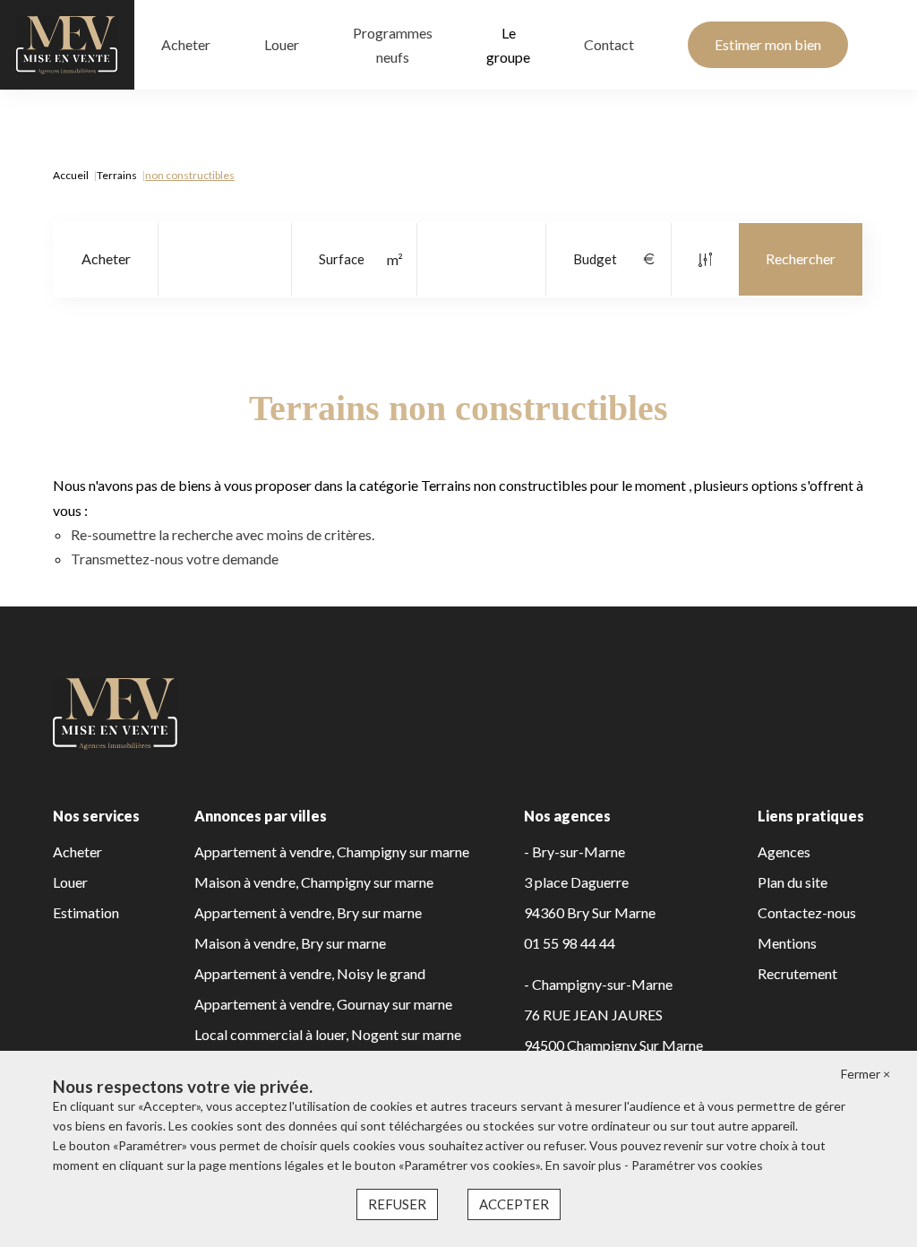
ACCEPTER (514, 1204)
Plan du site (792, 881)
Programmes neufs (393, 44)
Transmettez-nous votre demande (175, 558)
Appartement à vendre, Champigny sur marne (331, 851)
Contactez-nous (807, 912)
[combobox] (106, 259)
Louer (281, 44)
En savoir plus (584, 1165)
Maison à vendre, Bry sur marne (290, 942)
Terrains (117, 175)
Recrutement (797, 973)
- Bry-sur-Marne (574, 851)
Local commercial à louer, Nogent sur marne (327, 1034)
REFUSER (397, 1204)
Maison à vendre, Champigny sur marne (313, 881)
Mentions (787, 942)
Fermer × (865, 1073)
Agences (784, 851)
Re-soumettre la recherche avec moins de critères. (222, 534)
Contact (609, 44)
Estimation (86, 912)
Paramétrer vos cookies (697, 1165)
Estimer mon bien (768, 44)
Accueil (71, 175)
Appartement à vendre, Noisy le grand (309, 973)
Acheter (185, 44)
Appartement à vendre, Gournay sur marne (323, 1003)
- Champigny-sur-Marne (598, 984)
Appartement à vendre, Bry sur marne (308, 912)
